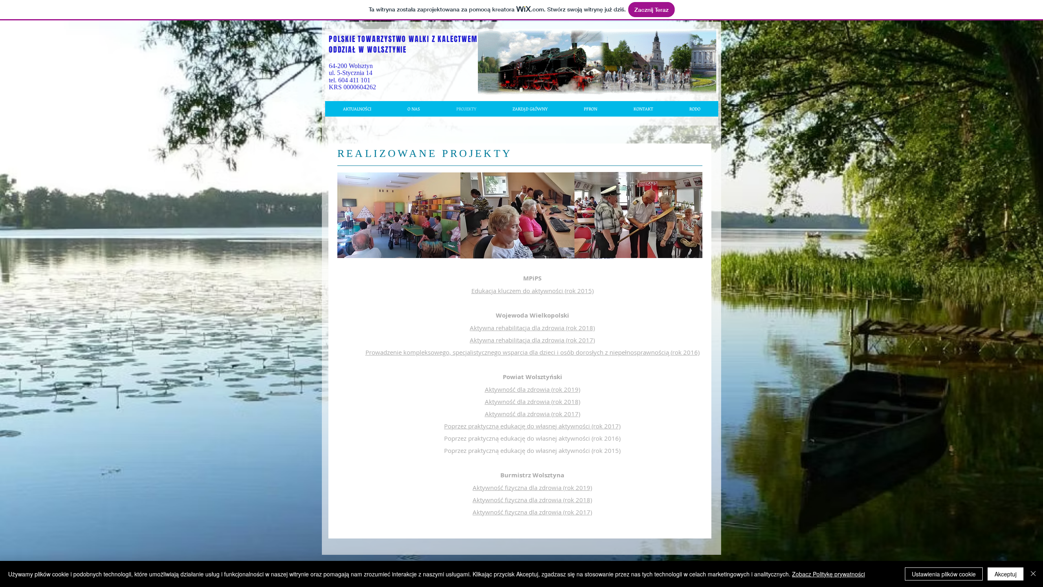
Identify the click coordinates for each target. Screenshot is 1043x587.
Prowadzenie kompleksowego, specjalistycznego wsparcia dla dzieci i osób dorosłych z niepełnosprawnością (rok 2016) (532, 352)
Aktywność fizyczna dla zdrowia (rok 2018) (532, 500)
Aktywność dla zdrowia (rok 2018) (532, 401)
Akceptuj (1006, 574)
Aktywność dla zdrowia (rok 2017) (532, 414)
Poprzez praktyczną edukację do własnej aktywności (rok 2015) (532, 450)
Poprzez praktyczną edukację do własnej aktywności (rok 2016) (532, 438)
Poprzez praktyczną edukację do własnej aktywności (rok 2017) (532, 426)
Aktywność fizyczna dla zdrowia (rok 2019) (532, 487)
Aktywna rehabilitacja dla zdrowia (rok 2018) (532, 328)
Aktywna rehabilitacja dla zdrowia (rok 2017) (532, 340)
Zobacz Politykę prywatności (828, 574)
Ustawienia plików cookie (944, 574)
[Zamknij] (1033, 573)
